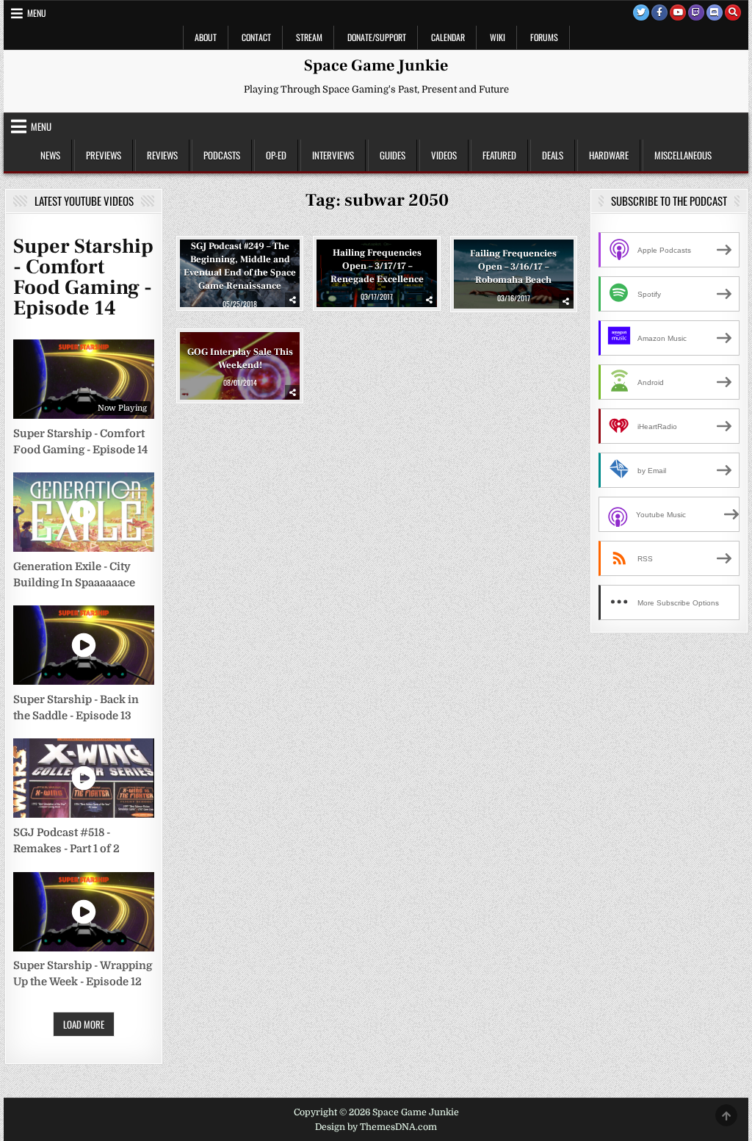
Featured (499, 155)
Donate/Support (376, 37)
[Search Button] (733, 12)
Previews (103, 155)
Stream (309, 37)
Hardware (609, 155)
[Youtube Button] (678, 12)
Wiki (497, 37)
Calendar (448, 37)
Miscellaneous (683, 155)
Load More (83, 1024)
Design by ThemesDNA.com (376, 1127)
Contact (256, 37)
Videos (444, 155)
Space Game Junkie (376, 65)
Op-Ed (276, 155)
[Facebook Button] (659, 12)
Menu (36, 13)
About (206, 37)
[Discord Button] (714, 12)
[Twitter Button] (641, 12)
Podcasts (221, 155)
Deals (552, 155)
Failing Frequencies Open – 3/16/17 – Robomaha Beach (513, 267)
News (50, 155)
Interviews (333, 155)
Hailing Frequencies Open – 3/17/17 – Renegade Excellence (377, 266)
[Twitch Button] (696, 12)
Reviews (162, 155)
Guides (392, 155)
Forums (544, 37)
